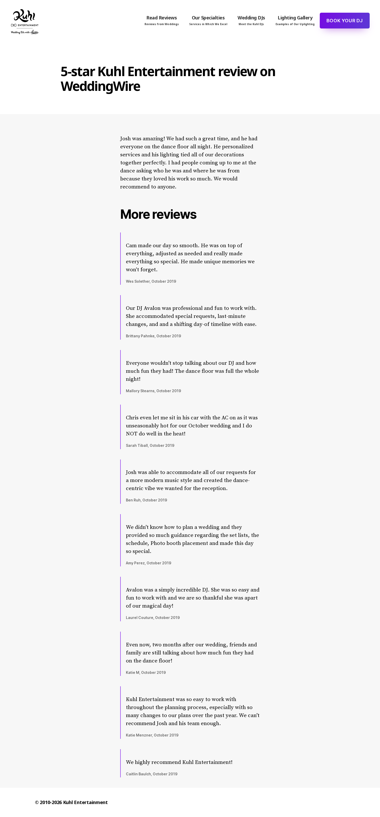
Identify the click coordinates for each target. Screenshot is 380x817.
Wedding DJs (251, 20)
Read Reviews (162, 20)
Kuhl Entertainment (85, 802)
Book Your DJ (344, 20)
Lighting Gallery (295, 20)
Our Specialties (208, 20)
